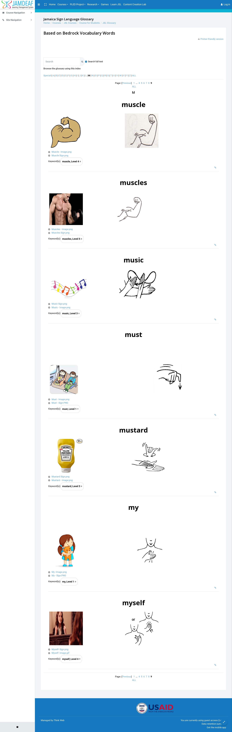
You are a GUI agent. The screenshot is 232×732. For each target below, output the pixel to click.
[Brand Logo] (17, 4)
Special (47, 75)
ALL (134, 75)
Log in (227, 4)
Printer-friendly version (211, 39)
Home (52, 4)
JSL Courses (70, 23)
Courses (61, 4)
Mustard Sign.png (61, 476)
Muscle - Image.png (62, 151)
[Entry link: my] (215, 588)
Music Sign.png (59, 303)
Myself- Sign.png (60, 649)
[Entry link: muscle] (215, 167)
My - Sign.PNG (59, 575)
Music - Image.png (61, 307)
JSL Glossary (109, 23)
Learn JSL (115, 4)
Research (92, 4)
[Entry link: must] (215, 415)
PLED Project (77, 4)
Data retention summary (214, 723)
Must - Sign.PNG (60, 402)
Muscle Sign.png (60, 155)
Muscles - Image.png (62, 229)
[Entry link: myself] (215, 665)
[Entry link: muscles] (215, 245)
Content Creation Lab (134, 4)
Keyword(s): (54, 161)
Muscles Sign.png (61, 232)
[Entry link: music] (215, 319)
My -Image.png (59, 572)
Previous (126, 83)
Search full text (95, 61)
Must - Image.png (60, 399)
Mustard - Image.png (62, 480)
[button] (45, 4)
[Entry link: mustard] (215, 492)
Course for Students (89, 23)
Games (105, 4)
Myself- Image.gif (60, 653)
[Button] (224, 722)
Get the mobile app (216, 727)
